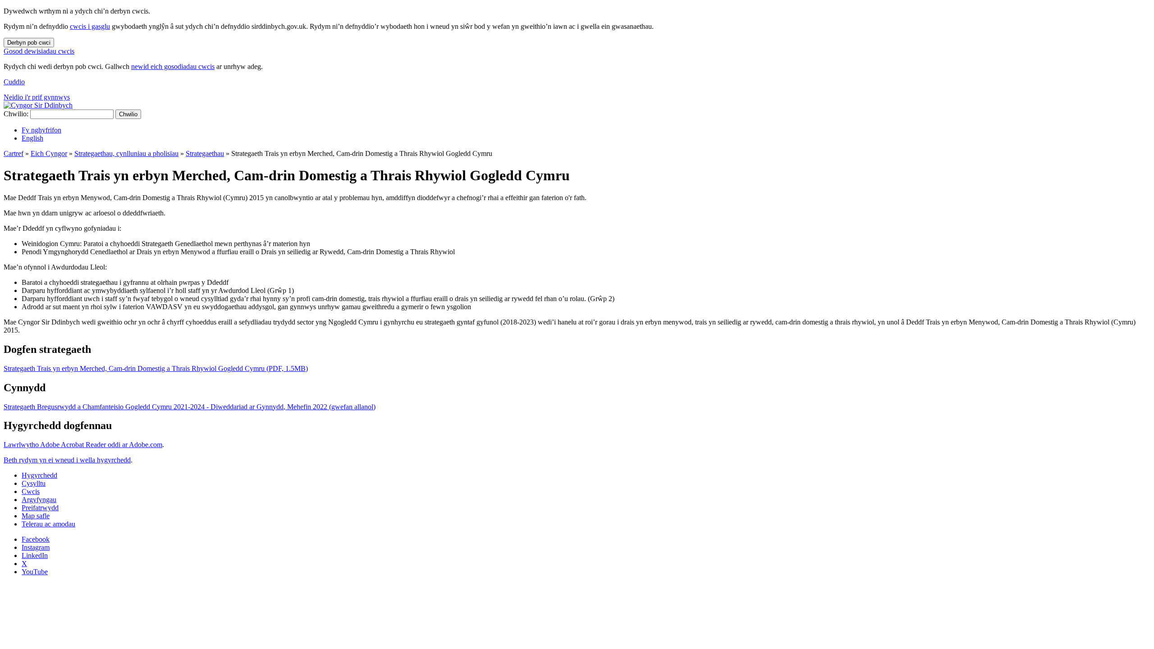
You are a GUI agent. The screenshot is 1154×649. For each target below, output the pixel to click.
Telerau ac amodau (48, 524)
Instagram (36, 547)
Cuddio (14, 82)
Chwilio (128, 114)
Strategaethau (205, 153)
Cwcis (31, 491)
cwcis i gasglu (90, 26)
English (32, 138)
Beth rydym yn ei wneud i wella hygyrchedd (67, 460)
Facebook (36, 539)
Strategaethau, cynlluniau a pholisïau (126, 153)
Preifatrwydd (40, 508)
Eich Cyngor (49, 153)
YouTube (35, 572)
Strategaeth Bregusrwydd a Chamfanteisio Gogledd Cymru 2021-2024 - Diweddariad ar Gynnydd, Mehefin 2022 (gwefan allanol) (190, 407)
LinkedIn (35, 555)
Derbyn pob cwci (28, 42)
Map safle (36, 516)
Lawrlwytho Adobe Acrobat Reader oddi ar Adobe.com (83, 444)
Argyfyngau (39, 499)
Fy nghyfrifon (41, 130)
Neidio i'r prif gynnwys (37, 97)
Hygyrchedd (39, 475)
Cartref (13, 153)
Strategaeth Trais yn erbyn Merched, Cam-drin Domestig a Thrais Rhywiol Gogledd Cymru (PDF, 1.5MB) (156, 368)
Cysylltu (34, 483)
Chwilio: (16, 114)
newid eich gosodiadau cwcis (173, 66)
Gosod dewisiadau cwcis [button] (39, 51)
